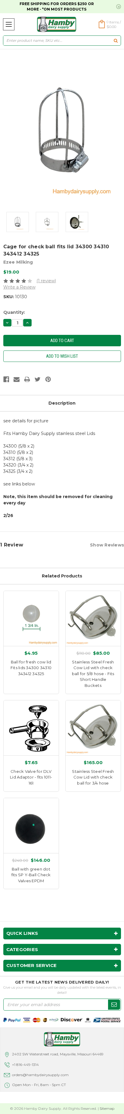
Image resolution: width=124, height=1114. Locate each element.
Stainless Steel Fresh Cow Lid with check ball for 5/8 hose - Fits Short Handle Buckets (93, 674)
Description (62, 403)
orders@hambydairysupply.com (40, 1075)
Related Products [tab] (62, 576)
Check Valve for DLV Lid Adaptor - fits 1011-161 (31, 777)
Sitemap (107, 1108)
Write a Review (19, 287)
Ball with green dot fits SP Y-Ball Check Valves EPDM (31, 875)
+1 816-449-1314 (25, 1064)
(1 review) (46, 280)
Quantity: (14, 312)
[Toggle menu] (8, 24)
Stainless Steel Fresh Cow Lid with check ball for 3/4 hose (93, 777)
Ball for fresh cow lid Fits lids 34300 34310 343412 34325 (31, 668)
